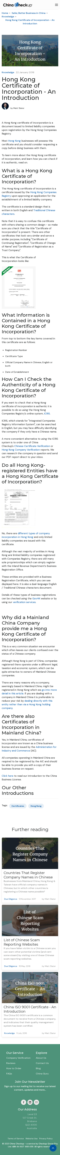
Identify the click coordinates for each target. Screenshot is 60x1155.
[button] (56, 5)
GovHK (36, 598)
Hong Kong (14, 140)
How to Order (13, 1068)
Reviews (10, 1063)
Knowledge (8, 16)
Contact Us (42, 1063)
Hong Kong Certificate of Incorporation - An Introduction (30, 22)
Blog (38, 1068)
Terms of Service (16, 1138)
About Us (41, 1057)
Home (5, 13)
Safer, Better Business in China (28, 13)
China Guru (42, 1073)
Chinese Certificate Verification (32, 446)
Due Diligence (10, 899)
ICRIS (47, 413)
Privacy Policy (46, 1138)
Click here (7, 775)
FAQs (9, 1073)
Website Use (31, 1138)
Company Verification (18, 1057)
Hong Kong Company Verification (21, 449)
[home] (17, 4)
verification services (24, 602)
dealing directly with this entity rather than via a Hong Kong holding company (27, 704)
